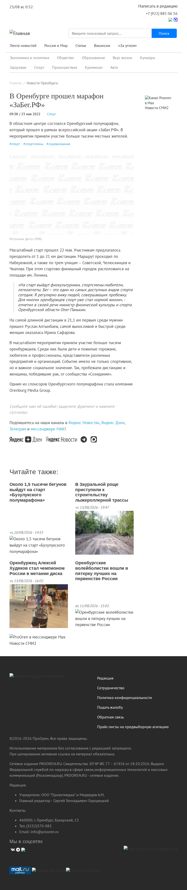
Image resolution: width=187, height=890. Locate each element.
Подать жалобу (110, 707)
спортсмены (34, 144)
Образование (93, 57)
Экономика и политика (29, 57)
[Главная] (19, 33)
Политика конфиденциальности (124, 697)
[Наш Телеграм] (17, 849)
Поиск (164, 33)
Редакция (105, 678)
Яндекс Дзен (112, 422)
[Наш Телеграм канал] (86, 439)
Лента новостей (23, 45)
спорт (15, 144)
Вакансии (102, 45)
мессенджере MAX (48, 429)
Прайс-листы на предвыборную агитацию (133, 726)
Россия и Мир (56, 45)
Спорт (39, 67)
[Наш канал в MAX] (96, 439)
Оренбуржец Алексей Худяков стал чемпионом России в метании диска (37, 568)
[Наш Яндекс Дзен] (27, 439)
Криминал (94, 67)
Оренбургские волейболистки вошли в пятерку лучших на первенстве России (101, 570)
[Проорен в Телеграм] (170, 19)
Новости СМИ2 (22, 643)
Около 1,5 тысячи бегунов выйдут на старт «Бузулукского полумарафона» (37, 492)
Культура (147, 57)
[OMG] (151, 850)
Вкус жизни (122, 57)
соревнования (59, 144)
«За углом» (127, 45)
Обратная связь (110, 717)
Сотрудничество (110, 687)
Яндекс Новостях (83, 422)
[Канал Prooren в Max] (159, 100)
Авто (114, 67)
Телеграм (17, 429)
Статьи (80, 45)
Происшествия (64, 67)
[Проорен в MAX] (176, 19)
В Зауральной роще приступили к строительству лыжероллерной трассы (101, 492)
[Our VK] (12, 849)
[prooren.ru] (49, 678)
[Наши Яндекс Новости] (63, 439)
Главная (15, 83)
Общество (65, 57)
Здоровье (18, 67)
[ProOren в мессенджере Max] (37, 636)
